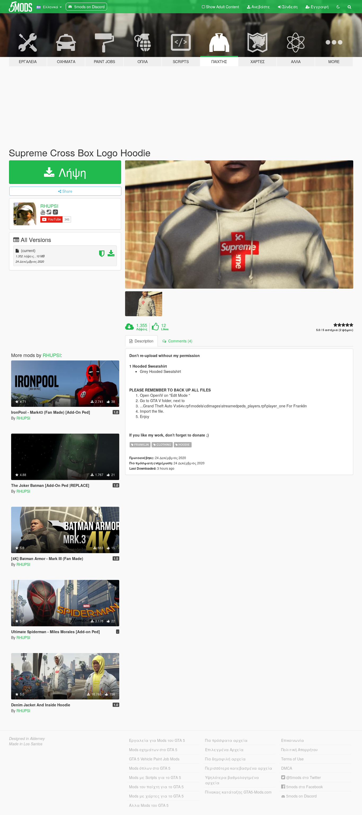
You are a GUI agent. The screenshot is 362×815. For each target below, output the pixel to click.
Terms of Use (292, 758)
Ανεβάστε (260, 6)
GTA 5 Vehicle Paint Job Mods (154, 758)
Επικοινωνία (292, 740)
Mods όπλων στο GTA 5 (149, 768)
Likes (165, 329)
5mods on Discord (301, 796)
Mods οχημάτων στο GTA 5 (153, 749)
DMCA (286, 768)
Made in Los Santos (25, 743)
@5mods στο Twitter (303, 777)
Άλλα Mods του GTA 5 (149, 805)
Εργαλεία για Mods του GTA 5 (157, 740)
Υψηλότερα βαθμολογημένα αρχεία (232, 780)
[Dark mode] (338, 6)
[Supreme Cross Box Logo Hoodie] (239, 224)
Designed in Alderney (27, 738)
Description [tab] (143, 340)
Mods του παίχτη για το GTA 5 (156, 786)
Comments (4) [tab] (179, 340)
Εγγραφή (319, 6)
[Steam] (48, 211)
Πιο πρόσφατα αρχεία (226, 740)
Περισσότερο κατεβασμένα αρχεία (238, 768)
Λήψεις (141, 329)
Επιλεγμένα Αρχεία (224, 749)
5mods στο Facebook (304, 786)
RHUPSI (49, 205)
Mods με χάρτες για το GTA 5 (156, 796)
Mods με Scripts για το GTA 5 (155, 777)
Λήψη (70, 172)
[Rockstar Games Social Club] (55, 211)
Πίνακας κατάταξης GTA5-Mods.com (238, 792)
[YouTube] (42, 211)
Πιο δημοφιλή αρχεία (225, 758)
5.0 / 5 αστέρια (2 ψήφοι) (334, 329)
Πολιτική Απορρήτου (299, 749)
